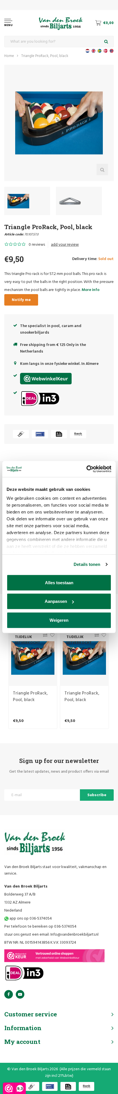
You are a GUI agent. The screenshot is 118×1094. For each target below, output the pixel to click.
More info (90, 290)
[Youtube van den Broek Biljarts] (20, 994)
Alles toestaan (59, 582)
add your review (65, 244)
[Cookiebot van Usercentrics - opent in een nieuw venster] (86, 469)
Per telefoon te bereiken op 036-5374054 (40, 926)
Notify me (21, 300)
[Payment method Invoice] (59, 434)
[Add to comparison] (43, 636)
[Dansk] (105, 51)
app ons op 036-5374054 (30, 918)
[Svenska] (99, 51)
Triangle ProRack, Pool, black (44, 56)
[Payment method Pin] (40, 434)
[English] (93, 51)
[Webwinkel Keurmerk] (54, 956)
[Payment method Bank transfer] (78, 434)
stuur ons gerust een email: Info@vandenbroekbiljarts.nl (51, 934)
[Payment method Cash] (21, 434)
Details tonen (87, 564)
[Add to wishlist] (50, 636)
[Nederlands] (87, 51)
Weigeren (59, 619)
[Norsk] (111, 51)
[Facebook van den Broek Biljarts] (8, 994)
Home (9, 56)
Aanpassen (56, 601)
